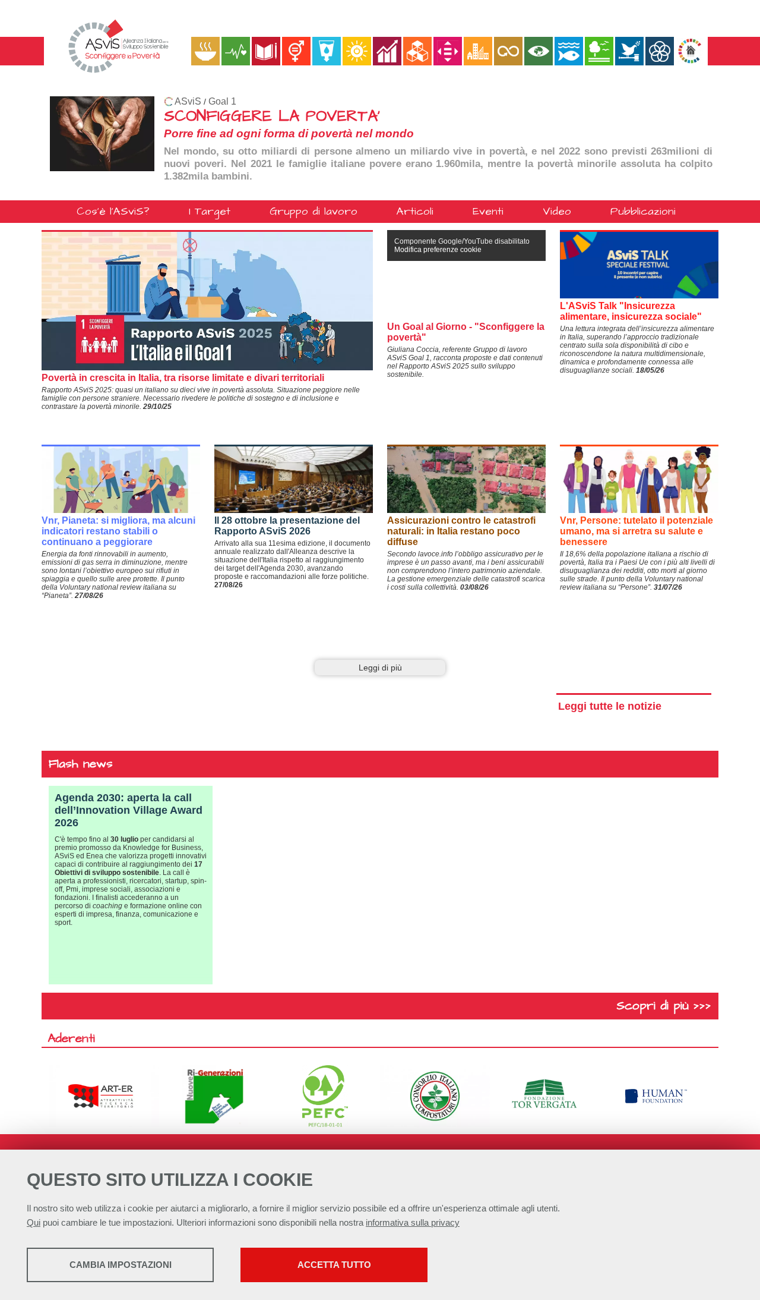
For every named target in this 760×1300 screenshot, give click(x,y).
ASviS (188, 101)
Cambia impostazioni (120, 1265)
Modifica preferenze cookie (438, 249)
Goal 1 (222, 101)
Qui (33, 1222)
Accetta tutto (334, 1265)
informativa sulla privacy (413, 1222)
